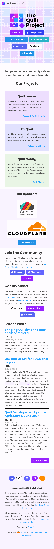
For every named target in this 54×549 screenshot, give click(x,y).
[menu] (50, 3)
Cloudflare (32, 527)
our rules (28, 267)
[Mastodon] (27, 478)
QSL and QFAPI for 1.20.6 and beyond (26, 360)
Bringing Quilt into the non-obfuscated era (26, 331)
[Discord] (12, 478)
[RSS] (42, 478)
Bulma (23, 532)
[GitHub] (19, 478)
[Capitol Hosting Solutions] (27, 209)
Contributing (10, 297)
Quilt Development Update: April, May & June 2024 (26, 414)
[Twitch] (35, 478)
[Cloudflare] (27, 229)
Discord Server (24, 300)
